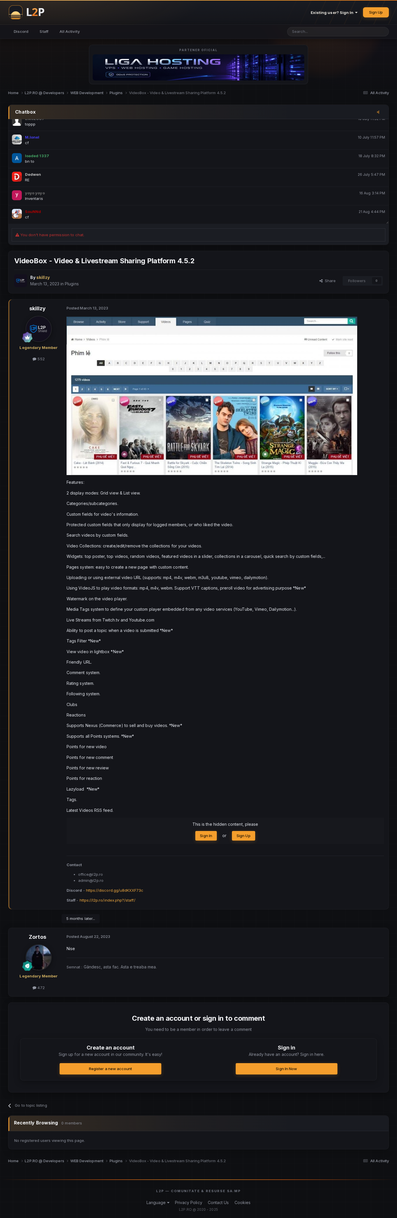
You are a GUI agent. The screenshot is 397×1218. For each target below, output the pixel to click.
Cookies (243, 1202)
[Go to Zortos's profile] (39, 957)
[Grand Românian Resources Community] (30, 12)
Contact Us (218, 1202)
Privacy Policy (188, 1202)
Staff (44, 31)
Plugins (71, 283)
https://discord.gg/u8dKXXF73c (115, 890)
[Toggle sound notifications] (380, 112)
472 (40, 987)
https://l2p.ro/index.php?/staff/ (107, 900)
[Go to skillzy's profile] (20, 280)
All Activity (70, 31)
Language (156, 1202)
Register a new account (110, 1068)
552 (40, 359)
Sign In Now (286, 1068)
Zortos (37, 937)
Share (329, 280)
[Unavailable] (212, 395)
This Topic (358, 31)
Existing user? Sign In (333, 12)
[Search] (382, 31)
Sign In (206, 835)
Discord (21, 31)
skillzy (37, 308)
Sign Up (376, 12)
